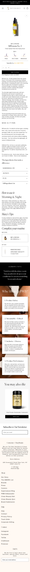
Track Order (5, 519)
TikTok (3, 537)
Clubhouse (5, 541)
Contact (4, 514)
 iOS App (15, 467)
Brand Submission (8, 502)
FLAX (4, 178)
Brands (3, 482)
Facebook (4, 534)
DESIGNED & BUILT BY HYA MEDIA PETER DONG (12, 565)
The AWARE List (7, 480)
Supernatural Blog (8, 491)
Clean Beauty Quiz (8, 499)
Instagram (5, 531)
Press (3, 485)
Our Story (4, 477)
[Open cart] (27, 8)
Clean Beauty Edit (8, 496)
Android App (15, 468)
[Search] (24, 8)
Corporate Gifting (7, 522)
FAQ (2, 511)
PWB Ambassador (7, 493)
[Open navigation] (3, 8)
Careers (4, 488)
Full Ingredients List (9, 183)
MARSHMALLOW (9, 168)
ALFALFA (6, 173)
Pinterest (4, 544)
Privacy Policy (6, 516)
